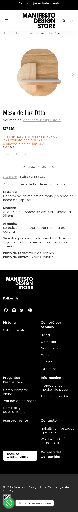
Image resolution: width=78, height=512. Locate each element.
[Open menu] (7, 20)
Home (7, 33)
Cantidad (8, 147)
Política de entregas (19, 401)
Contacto (49, 420)
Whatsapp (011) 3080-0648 (53, 441)
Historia (9, 322)
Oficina (47, 362)
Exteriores (49, 369)
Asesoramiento (15, 420)
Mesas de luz (24, 33)
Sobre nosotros (15, 330)
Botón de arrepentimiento (17, 456)
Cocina (47, 355)
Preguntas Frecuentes (12, 379)
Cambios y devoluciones (14, 410)
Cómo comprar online (15, 392)
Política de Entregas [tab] (32, 176)
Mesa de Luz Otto (48, 33)
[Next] (73, 75)
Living (45, 335)
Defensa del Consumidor (51, 454)
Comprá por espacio (51, 324)
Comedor (48, 342)
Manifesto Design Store (42, 120)
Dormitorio (49, 348)
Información (51, 377)
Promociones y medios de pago (54, 387)
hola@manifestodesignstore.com (57, 430)
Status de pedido (55, 396)
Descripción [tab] (10, 176)
